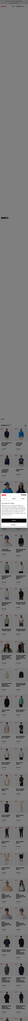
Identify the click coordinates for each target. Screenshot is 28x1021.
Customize (13, 524)
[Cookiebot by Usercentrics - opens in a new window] (21, 495)
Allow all (14, 520)
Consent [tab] (5, 498)
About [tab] (23, 498)
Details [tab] (14, 498)
